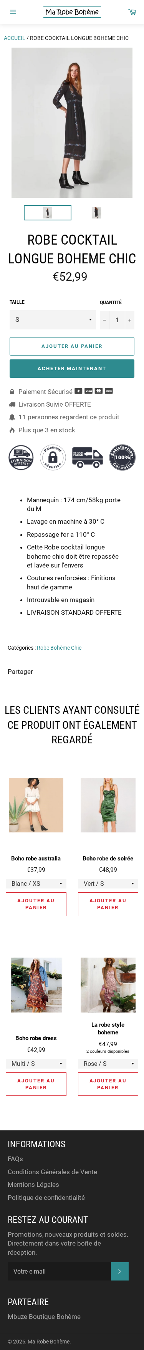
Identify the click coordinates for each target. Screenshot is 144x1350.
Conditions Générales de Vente (52, 1172)
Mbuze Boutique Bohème (44, 1316)
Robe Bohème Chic (59, 648)
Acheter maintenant (72, 368)
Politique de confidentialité (46, 1197)
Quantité (111, 302)
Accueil (14, 38)
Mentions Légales (33, 1184)
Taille (17, 302)
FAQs (15, 1159)
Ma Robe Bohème (49, 1341)
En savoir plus (102, 623)
